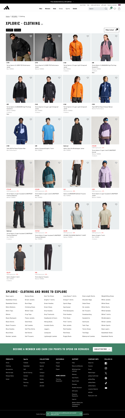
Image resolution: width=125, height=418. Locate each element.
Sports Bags (67, 303)
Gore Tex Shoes (49, 296)
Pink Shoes (66, 318)
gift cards (103, 5)
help (88, 5)
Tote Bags (85, 333)
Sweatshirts (86, 318)
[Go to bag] (119, 9)
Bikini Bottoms (10, 307)
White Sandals (106, 311)
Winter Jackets (106, 322)
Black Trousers (11, 325)
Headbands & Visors (50, 318)
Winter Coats (29, 311)
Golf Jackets (29, 325)
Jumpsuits (47, 333)
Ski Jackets (86, 307)
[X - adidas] (111, 373)
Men (40, 9)
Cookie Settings (40, 414)
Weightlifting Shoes (107, 296)
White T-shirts (106, 314)
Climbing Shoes (30, 307)
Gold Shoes (28, 322)
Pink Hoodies (67, 314)
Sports (68, 9)
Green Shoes (48, 307)
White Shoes (105, 303)
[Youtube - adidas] (111, 388)
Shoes (61, 9)
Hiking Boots (48, 322)
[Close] (48, 414)
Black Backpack (11, 318)
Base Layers (10, 296)
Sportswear (67, 307)
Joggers (46, 329)
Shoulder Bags (87, 300)
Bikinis (8, 314)
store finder (83, 5)
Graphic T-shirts (49, 300)
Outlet (75, 9)
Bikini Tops (9, 311)
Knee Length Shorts (88, 296)
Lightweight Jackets (50, 336)
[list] (55, 30)
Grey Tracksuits (49, 314)
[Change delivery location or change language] (119, 5)
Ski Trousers (86, 311)
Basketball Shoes (11, 300)
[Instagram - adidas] (111, 368)
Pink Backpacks (68, 311)
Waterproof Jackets (88, 336)
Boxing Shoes (29, 296)
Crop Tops (28, 314)
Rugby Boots (67, 336)
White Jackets (105, 300)
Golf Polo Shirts (30, 329)
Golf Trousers (29, 336)
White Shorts (105, 307)
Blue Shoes (9, 333)
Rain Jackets (67, 325)
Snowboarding (87, 314)
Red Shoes (66, 333)
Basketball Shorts (11, 303)
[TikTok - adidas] (111, 383)
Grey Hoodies (48, 311)
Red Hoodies (67, 329)
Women (47, 9)
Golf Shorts (28, 333)
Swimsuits (85, 322)
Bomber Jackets (11, 336)
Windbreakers (106, 318)
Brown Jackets (29, 300)
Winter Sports (105, 325)
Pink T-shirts (67, 322)
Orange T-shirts (68, 300)
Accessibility (85, 414)
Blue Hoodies (10, 329)
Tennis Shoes (86, 329)
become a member (112, 5)
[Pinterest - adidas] (111, 378)
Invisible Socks (49, 325)
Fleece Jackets (29, 318)
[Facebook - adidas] (111, 363)
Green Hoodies (48, 303)
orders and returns (95, 5)
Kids (54, 9)
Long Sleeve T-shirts (69, 296)
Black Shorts (10, 322)
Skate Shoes (86, 303)
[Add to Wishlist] (30, 36)
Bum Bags (28, 303)
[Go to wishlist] (115, 9)
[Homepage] (7, 8)
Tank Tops (85, 325)
